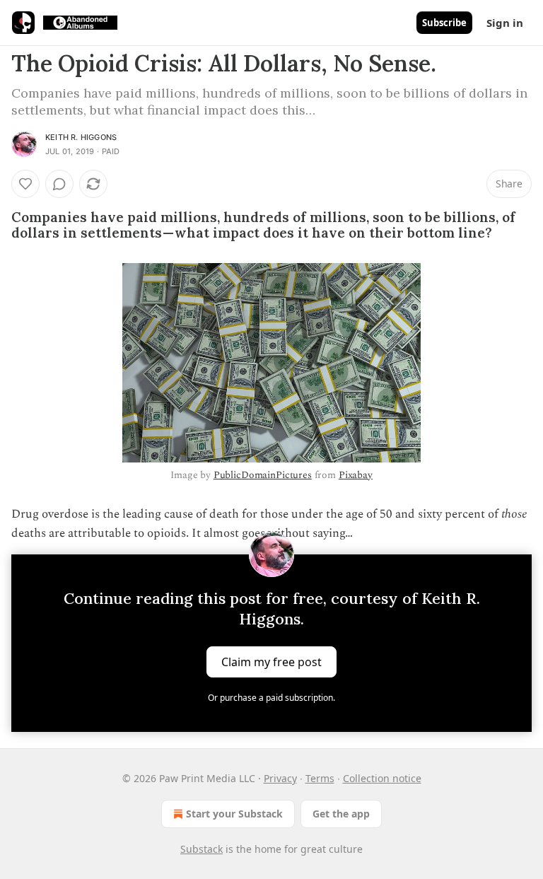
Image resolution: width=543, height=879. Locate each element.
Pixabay (356, 474)
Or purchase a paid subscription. (271, 698)
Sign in (504, 23)
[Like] (25, 184)
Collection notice (382, 778)
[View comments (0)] (59, 184)
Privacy (280, 778)
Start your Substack (234, 813)
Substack (201, 849)
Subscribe (444, 22)
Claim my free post (271, 661)
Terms (319, 778)
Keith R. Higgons (81, 137)
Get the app (341, 813)
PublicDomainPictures (263, 474)
